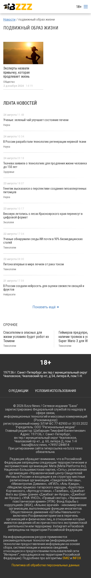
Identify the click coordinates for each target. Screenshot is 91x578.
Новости (9, 19)
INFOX (77, 558)
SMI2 (66, 558)
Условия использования (55, 391)
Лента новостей (20, 103)
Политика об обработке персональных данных (46, 565)
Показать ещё (44, 307)
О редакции (18, 391)
